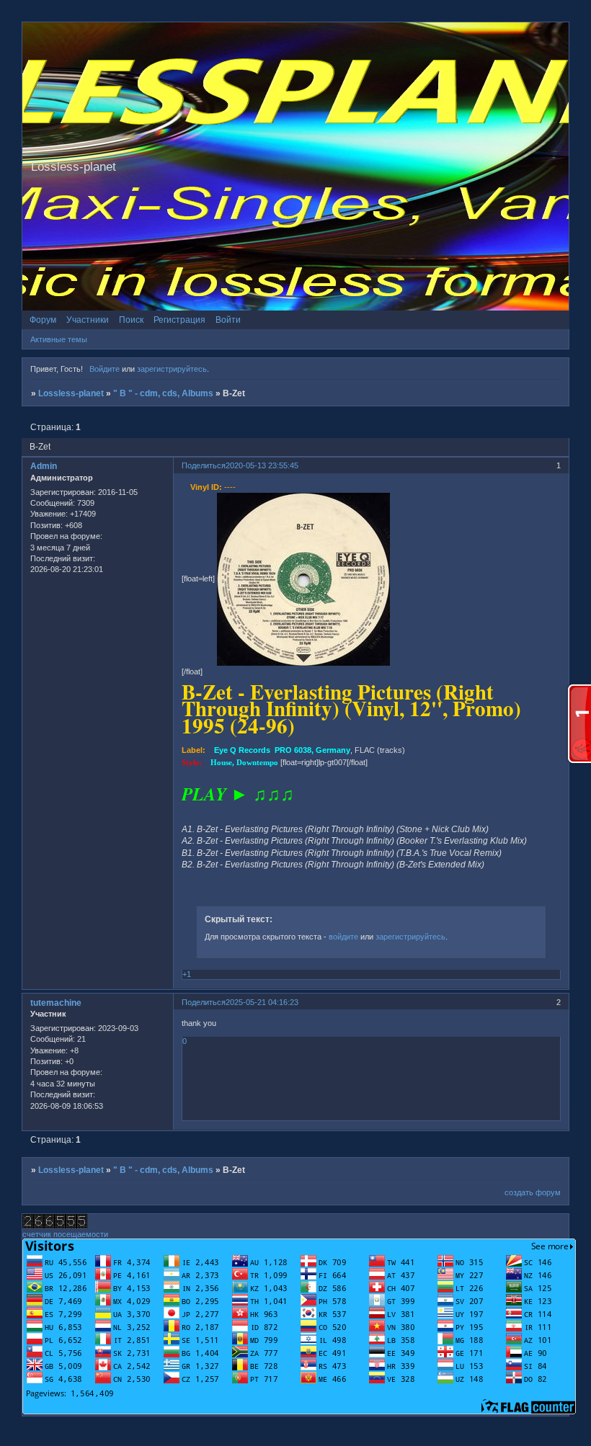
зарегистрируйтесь (172, 369)
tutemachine (55, 1003)
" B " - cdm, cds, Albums (163, 393)
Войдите (104, 369)
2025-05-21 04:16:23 (262, 1002)
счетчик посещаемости (65, 1234)
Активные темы (58, 339)
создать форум (533, 1192)
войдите (343, 936)
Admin (43, 466)
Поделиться (204, 465)
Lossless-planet (71, 393)
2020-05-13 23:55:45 (262, 465)
